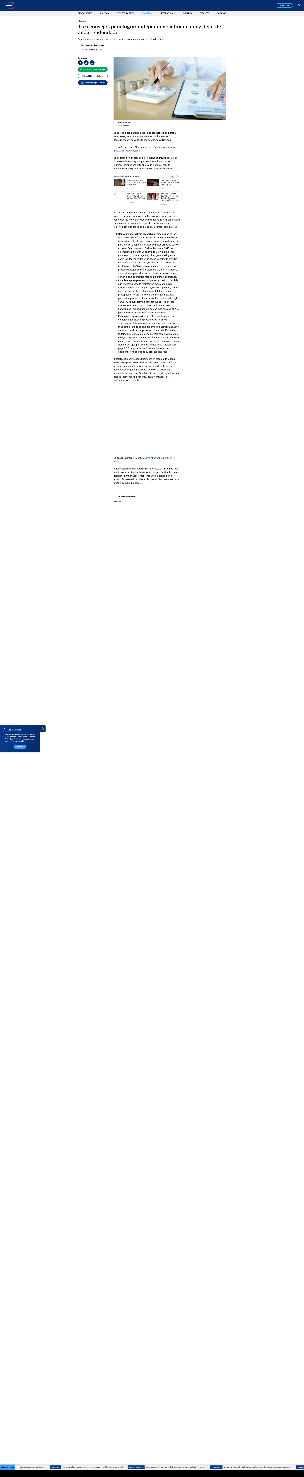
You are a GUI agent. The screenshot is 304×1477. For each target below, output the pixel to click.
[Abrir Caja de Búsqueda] (299, 5)
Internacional (167, 13)
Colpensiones (153, 1467)
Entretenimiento (125, 13)
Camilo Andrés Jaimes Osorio (93, 45)
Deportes (204, 13)
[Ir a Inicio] (9, 5)
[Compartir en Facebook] (80, 62)
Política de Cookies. (18, 741)
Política (104, 13)
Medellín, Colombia (73, 1467)
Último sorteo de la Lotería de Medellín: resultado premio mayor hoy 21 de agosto (112, 1467)
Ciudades (187, 13)
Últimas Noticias (7, 1467)
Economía (147, 13)
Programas (284, 5)
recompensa (238, 1467)
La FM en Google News (94, 76)
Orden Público (85, 13)
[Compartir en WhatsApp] (92, 62)
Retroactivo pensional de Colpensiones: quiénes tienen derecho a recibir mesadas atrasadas (194, 1467)
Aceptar (20, 746)
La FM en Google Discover (94, 83)
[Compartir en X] (86, 62)
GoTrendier (150, 248)
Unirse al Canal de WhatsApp (94, 69)
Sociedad (221, 13)
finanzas (117, 501)
